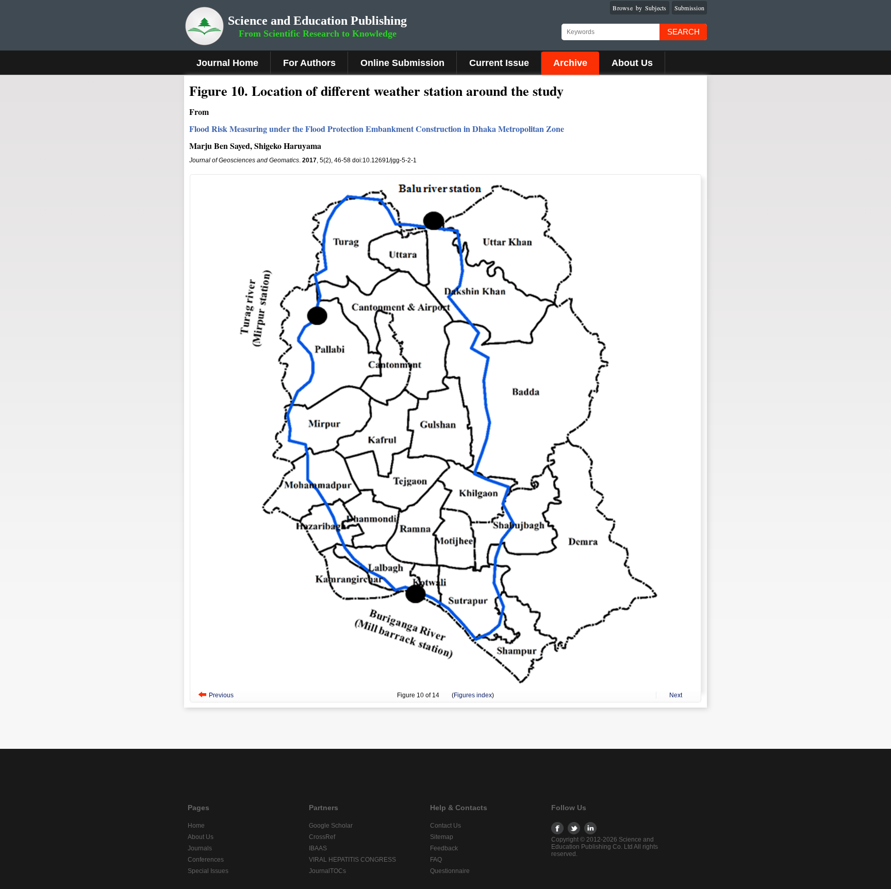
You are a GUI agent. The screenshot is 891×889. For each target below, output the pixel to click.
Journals (200, 848)
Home (196, 825)
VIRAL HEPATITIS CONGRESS (352, 859)
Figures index (473, 695)
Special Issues (208, 871)
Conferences (206, 859)
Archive (570, 63)
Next (675, 695)
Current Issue (499, 63)
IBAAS (318, 848)
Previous (221, 695)
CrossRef (322, 837)
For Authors (309, 63)
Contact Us (445, 825)
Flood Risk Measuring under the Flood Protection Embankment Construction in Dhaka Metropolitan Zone (376, 129)
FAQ (436, 859)
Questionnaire (450, 871)
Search (683, 31)
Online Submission (402, 63)
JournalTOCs (327, 871)
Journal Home (227, 63)
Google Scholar (331, 825)
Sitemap (441, 837)
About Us (632, 63)
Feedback (444, 848)
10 (420, 695)
